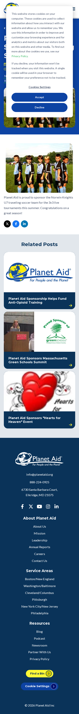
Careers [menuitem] (39, 554)
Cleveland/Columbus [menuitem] (39, 593)
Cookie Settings (37, 686)
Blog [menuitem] (39, 631)
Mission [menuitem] (39, 533)
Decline (39, 107)
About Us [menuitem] (39, 526)
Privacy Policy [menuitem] (39, 659)
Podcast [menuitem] (39, 638)
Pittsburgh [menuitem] (39, 599)
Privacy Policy (20, 56)
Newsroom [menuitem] (39, 645)
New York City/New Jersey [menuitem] (39, 606)
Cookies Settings (40, 87)
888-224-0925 (39, 482)
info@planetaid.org (39, 474)
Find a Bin (37, 673)
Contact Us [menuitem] (39, 560)
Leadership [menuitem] (39, 540)
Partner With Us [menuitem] (39, 652)
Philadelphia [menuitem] (39, 613)
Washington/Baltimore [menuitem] (40, 586)
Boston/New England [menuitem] (39, 579)
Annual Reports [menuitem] (39, 547)
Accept (39, 97)
